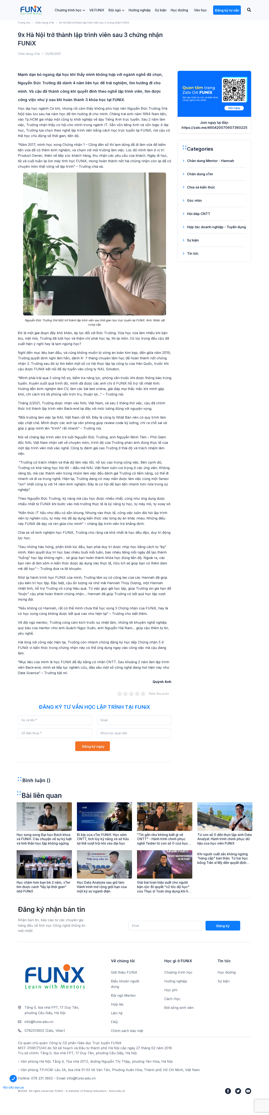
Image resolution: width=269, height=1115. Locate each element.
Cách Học (172, 999)
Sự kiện (160, 10)
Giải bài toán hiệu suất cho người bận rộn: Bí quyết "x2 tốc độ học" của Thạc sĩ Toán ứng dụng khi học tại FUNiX (164, 889)
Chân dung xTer (44, 22)
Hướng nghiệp (140, 10)
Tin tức (193, 253)
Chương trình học (68, 10)
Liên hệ (117, 1013)
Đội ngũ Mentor (123, 995)
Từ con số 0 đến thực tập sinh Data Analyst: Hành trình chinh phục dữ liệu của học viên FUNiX (224, 839)
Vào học (200, 10)
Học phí (170, 990)
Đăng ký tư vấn (227, 10)
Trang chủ (24, 22)
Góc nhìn (194, 200)
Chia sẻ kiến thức (201, 187)
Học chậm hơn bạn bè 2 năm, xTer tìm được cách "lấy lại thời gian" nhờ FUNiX (43, 886)
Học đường (179, 10)
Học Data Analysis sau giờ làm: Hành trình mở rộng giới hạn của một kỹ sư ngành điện (102, 886)
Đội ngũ (114, 10)
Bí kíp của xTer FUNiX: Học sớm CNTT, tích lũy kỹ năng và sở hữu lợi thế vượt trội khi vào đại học (103, 839)
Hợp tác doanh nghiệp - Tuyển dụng (216, 227)
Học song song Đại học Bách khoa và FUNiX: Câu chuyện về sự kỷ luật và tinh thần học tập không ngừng (44, 839)
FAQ (114, 1022)
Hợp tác (117, 1004)
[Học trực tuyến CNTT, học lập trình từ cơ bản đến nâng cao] (31, 10)
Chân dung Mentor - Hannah (210, 161)
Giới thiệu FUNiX (124, 972)
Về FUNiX (96, 10)
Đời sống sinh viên (179, 1008)
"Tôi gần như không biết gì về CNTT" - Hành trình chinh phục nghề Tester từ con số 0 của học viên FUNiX (162, 841)
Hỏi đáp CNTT (198, 214)
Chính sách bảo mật (127, 1031)
